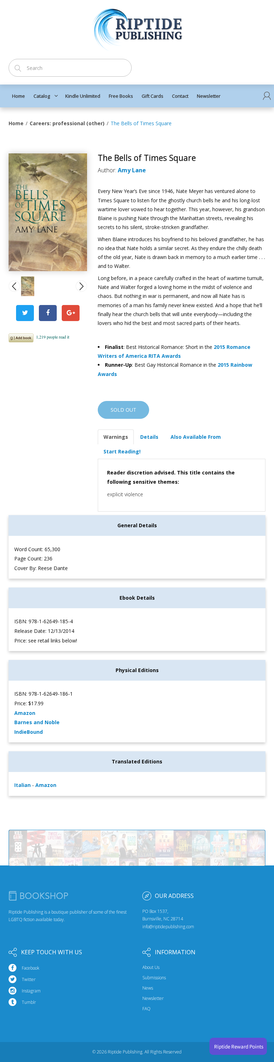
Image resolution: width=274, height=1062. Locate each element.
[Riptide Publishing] (137, 27)
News (147, 988)
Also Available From (196, 436)
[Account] (267, 96)
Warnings (115, 436)
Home (16, 123)
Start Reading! (122, 451)
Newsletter (153, 998)
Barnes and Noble (37, 722)
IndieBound (28, 731)
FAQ (146, 1009)
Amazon (24, 713)
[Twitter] (25, 313)
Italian (23, 785)
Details (149, 436)
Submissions (154, 978)
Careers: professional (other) (67, 123)
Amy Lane (132, 170)
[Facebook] (48, 313)
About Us (150, 967)
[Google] (71, 313)
